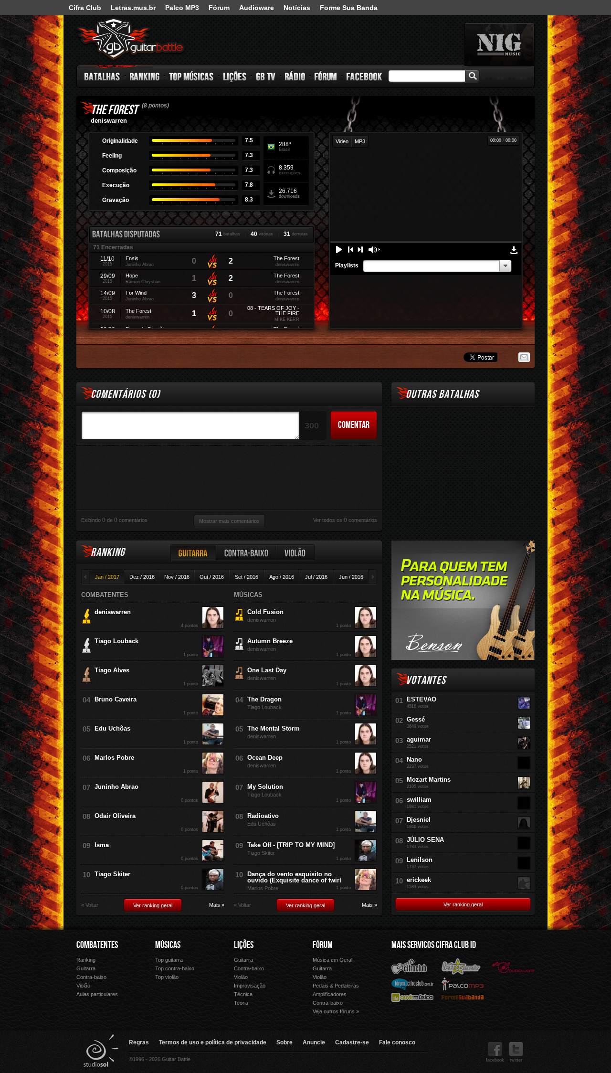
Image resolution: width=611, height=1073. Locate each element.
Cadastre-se (352, 1042)
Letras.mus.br (133, 7)
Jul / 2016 (316, 577)
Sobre (284, 1042)
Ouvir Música (412, 997)
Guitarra (193, 553)
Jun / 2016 (351, 577)
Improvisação (249, 985)
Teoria (241, 1003)
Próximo (360, 249)
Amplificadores (330, 994)
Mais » (216, 905)
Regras (139, 1042)
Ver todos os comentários (345, 520)
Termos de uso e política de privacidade (212, 1042)
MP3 (360, 141)
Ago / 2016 (281, 577)
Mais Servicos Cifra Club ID (433, 945)
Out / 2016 (212, 577)
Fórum (219, 7)
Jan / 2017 (107, 577)
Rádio (295, 76)
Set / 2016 (246, 577)
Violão (295, 553)
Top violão (167, 977)
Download (514, 250)
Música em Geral (332, 960)
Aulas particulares (97, 994)
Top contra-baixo (174, 968)
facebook (495, 1060)
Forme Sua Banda (349, 7)
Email (524, 357)
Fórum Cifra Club (412, 983)
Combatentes (97, 945)
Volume (374, 249)
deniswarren (109, 120)
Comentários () (125, 394)
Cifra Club (85, 7)
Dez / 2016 (142, 577)
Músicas (167, 945)
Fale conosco (397, 1042)
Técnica (243, 994)
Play (339, 249)
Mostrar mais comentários (229, 521)
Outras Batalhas (442, 394)
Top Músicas (191, 76)
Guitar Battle (130, 39)
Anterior (350, 249)
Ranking (145, 76)
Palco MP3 (182, 7)
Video (342, 141)
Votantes (426, 680)
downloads (289, 193)
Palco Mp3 (463, 983)
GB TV (266, 76)
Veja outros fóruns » (336, 1011)
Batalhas (102, 76)
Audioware (256, 7)
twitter (516, 1060)
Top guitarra (169, 960)
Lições (235, 76)
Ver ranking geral (152, 905)
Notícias (297, 7)
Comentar (353, 425)
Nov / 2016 (177, 577)
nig (499, 44)
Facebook (364, 76)
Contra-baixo (246, 553)
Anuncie (314, 1042)
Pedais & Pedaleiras (336, 985)
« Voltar (89, 905)
